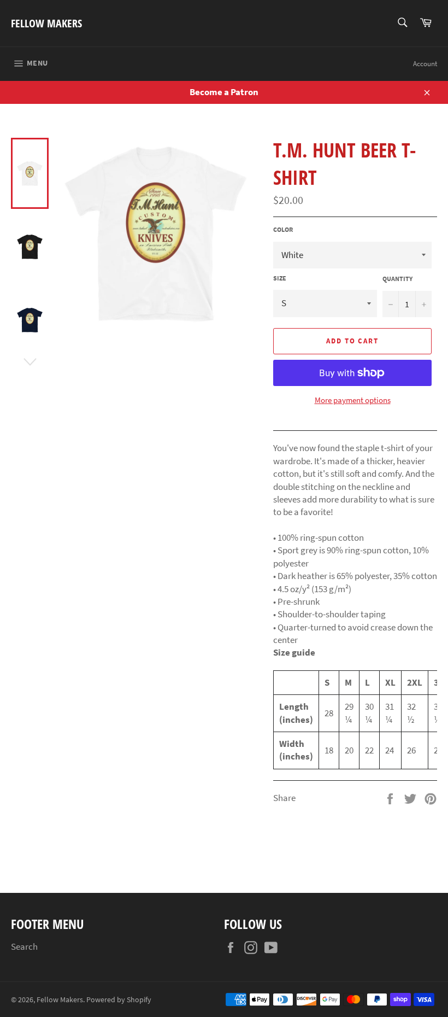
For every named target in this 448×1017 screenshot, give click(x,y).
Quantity (397, 278)
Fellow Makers (46, 23)
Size (279, 278)
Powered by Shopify (118, 999)
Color (283, 229)
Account (425, 63)
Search (24, 946)
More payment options (353, 400)
